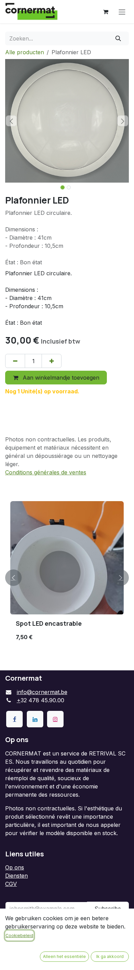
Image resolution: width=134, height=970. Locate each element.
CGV (11, 883)
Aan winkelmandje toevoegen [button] (60, 377)
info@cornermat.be (42, 692)
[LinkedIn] (35, 719)
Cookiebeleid (19, 935)
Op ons (14, 867)
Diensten (16, 875)
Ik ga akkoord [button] (110, 956)
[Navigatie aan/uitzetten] (122, 11)
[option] (67, 577)
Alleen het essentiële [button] (64, 956)
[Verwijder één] (15, 361)
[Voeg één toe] (52, 361)
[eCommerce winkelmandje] (105, 12)
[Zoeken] (118, 38)
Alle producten (24, 52)
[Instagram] (55, 719)
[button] (11, 120)
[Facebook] (14, 719)
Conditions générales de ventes (45, 472)
